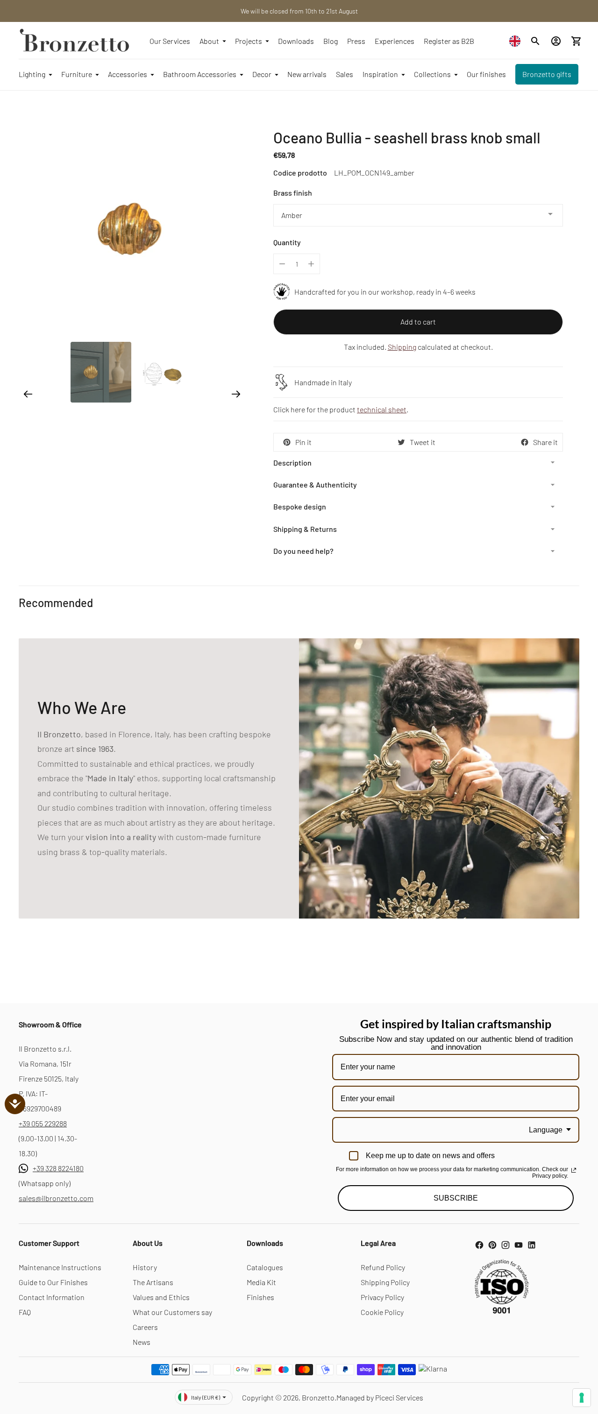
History (145, 1267)
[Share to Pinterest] (286, 442)
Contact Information (52, 1297)
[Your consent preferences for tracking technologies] (582, 1398)
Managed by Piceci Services (379, 1397)
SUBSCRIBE (456, 1198)
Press (356, 40)
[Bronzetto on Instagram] (505, 1245)
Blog (330, 40)
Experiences (394, 40)
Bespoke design (299, 506)
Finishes (260, 1297)
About (209, 40)
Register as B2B (449, 40)
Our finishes (486, 74)
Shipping (402, 346)
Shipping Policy (385, 1282)
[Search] (535, 41)
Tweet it (422, 442)
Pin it (303, 442)
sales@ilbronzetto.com (56, 1198)
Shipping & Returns (305, 528)
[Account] (556, 41)
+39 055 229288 (43, 1123)
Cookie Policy (382, 1312)
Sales (344, 74)
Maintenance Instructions (60, 1267)
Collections (432, 74)
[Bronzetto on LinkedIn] (531, 1245)
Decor (261, 74)
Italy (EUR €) (205, 1397)
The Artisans (153, 1282)
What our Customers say (172, 1312)
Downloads (296, 40)
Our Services (170, 40)
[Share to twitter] (401, 442)
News (141, 1341)
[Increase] (311, 264)
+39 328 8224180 (58, 1168)
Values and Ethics (161, 1297)
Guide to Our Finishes (53, 1282)
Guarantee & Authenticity (315, 484)
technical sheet (381, 409)
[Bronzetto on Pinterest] (492, 1245)
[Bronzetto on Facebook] (479, 1245)
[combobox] (517, 40)
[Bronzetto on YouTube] (518, 1245)
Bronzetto (318, 1397)
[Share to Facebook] (524, 442)
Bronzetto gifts (546, 74)
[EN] (517, 40)
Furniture (76, 74)
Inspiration (380, 74)
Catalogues (265, 1267)
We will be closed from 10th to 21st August (299, 11)
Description (292, 462)
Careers (145, 1326)
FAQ (25, 1312)
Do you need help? (303, 550)
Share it (545, 442)
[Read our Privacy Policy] (573, 1170)
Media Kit (261, 1282)
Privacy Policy (382, 1297)
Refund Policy (383, 1267)
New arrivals (307, 74)
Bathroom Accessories (199, 74)
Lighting (32, 74)
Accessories (127, 74)
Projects (248, 40)
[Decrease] (282, 264)
